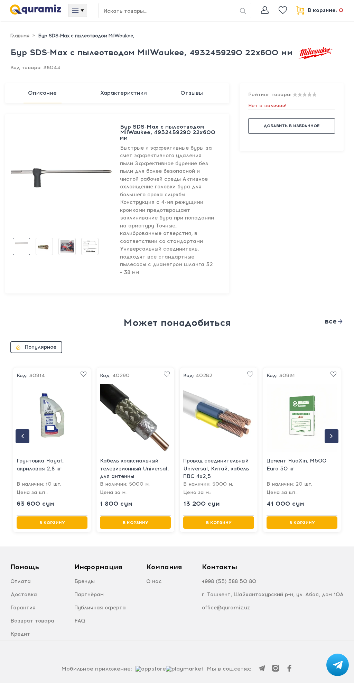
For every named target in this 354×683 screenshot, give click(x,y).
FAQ (79, 621)
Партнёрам (89, 594)
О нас (154, 581)
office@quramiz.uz (226, 608)
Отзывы (191, 93)
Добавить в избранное (291, 125)
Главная (20, 35)
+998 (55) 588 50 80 (229, 581)
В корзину (52, 522)
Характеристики (123, 93)
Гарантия (23, 608)
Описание (42, 93)
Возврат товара (32, 621)
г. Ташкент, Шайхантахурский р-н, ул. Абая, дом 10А (273, 594)
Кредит (20, 634)
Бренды (84, 581)
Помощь (24, 567)
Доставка (23, 594)
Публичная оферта (100, 608)
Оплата (20, 581)
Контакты (219, 567)
